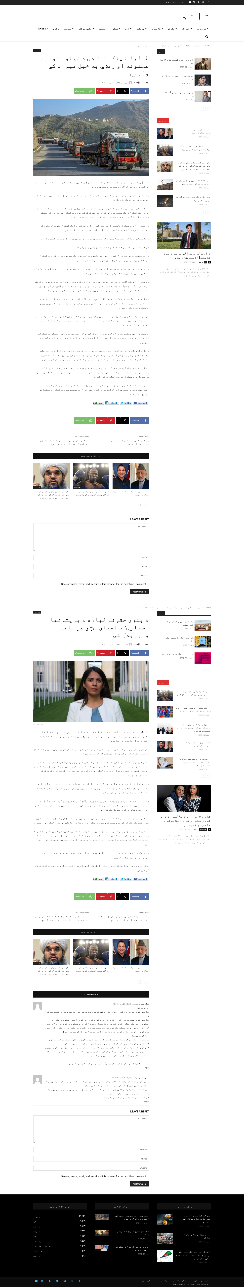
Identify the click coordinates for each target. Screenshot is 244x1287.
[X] (194, 2)
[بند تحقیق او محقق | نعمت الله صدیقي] (203, 80)
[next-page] (140, 505)
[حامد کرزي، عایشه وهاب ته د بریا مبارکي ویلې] (131, 476)
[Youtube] (190, 2)
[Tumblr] (199, 2)
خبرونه (199, 45)
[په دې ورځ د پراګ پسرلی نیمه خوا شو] (165, 1238)
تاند (118, 82)
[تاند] (131, 82)
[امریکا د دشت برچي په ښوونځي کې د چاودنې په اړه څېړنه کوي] (165, 184)
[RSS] (49, 1281)
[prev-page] (146, 505)
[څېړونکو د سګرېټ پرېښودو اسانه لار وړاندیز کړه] (165, 201)
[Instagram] (203, 2)
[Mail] (57, 1281)
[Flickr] (72, 1281)
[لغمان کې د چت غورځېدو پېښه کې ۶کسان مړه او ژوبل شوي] (102, 1217)
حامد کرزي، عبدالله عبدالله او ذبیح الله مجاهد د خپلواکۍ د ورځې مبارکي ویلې (193, 1255)
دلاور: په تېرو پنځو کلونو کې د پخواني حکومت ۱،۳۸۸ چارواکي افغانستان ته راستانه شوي (53, 494)
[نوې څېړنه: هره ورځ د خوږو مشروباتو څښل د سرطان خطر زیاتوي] (165, 1219)
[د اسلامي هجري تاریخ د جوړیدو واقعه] (102, 1233)
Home (208, 45)
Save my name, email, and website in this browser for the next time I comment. (103, 584)
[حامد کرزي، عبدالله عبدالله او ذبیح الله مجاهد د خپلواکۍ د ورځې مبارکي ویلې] (165, 1256)
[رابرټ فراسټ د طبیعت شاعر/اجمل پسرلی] (203, 64)
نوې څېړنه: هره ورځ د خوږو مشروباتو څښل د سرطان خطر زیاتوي (196, 1218)
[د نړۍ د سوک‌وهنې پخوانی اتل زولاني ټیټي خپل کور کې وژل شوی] (91, 476)
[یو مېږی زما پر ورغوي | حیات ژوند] (203, 96)
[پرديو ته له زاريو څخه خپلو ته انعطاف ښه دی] (102, 1248)
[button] (207, 37)
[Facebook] (208, 2)
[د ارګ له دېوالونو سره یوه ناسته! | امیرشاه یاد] (184, 235)
